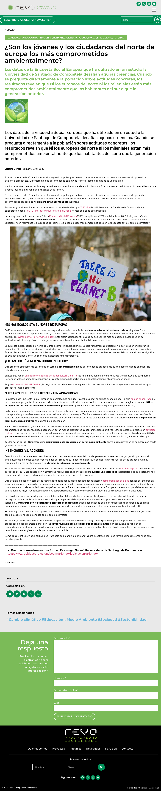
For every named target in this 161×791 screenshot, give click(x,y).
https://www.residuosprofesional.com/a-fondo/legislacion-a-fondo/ (51, 553)
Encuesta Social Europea (63, 216)
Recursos (75, 748)
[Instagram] (144, 4)
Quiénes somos (37, 748)
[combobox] (137, 19)
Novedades (93, 748)
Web (57, 703)
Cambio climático (25, 619)
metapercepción (129, 468)
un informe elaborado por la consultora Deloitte (51, 375)
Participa (111, 748)
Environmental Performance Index (35, 336)
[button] (154, 10)
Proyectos (58, 748)
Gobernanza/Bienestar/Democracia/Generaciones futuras (87, 37)
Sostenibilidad (133, 619)
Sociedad (108, 619)
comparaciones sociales (116, 480)
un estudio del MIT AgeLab (26, 384)
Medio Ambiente (82, 619)
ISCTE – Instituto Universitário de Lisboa (49, 210)
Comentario (62, 638)
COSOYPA (84, 207)
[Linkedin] (149, 4)
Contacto (127, 748)
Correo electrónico (66, 690)
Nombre (60, 678)
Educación (53, 619)
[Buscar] (157, 19)
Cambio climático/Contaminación (28, 37)
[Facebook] (138, 4)
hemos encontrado (141, 398)
